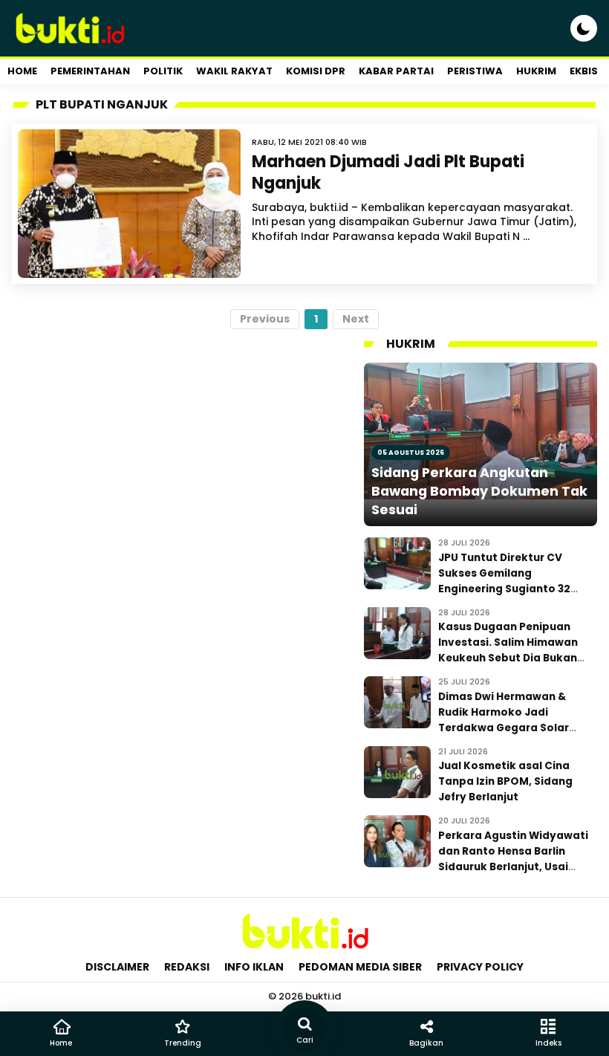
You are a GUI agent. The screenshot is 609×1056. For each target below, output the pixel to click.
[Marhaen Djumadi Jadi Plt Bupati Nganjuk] (129, 203)
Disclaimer (117, 966)
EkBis (584, 71)
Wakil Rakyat (234, 71)
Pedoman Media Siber (360, 966)
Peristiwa (475, 71)
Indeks (548, 1043)
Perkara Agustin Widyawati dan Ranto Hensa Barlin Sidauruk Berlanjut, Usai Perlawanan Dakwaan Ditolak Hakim (513, 867)
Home (22, 71)
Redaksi (186, 966)
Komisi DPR (315, 71)
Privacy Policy (480, 966)
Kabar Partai (396, 71)
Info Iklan (254, 966)
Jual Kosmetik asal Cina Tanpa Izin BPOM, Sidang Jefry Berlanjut (505, 781)
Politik (163, 71)
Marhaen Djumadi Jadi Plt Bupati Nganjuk (388, 172)
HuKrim (536, 71)
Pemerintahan (90, 71)
